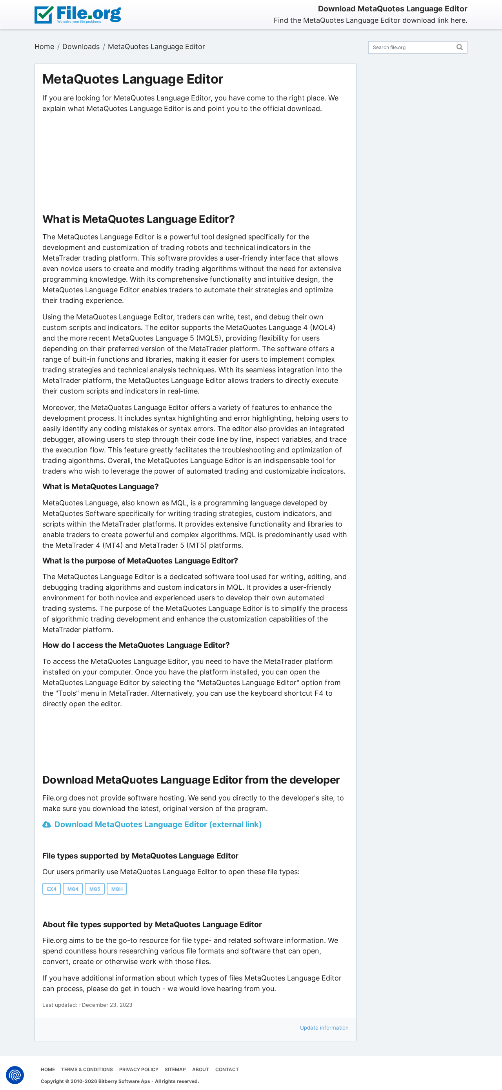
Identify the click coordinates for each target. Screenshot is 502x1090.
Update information (324, 1027)
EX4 (51, 889)
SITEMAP (175, 1069)
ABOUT (200, 1069)
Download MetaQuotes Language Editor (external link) (158, 824)
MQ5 (94, 889)
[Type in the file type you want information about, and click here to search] (459, 46)
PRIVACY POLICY (138, 1069)
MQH (117, 889)
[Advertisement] (195, 163)
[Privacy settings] (15, 1075)
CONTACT (227, 1069)
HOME (48, 1069)
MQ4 (72, 889)
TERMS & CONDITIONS (87, 1069)
